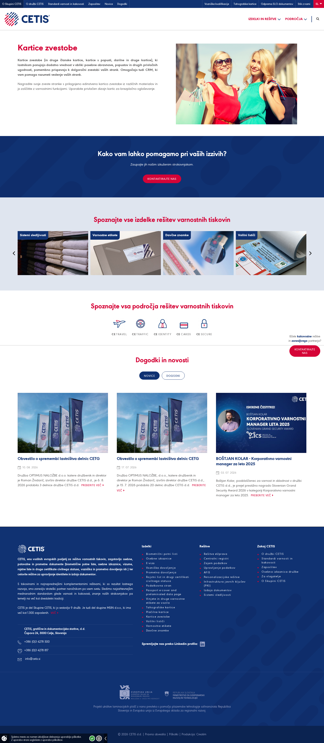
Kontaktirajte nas (162, 178)
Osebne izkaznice (159, 558)
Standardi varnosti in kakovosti (66, 4)
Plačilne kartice (157, 612)
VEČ (53, 612)
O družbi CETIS (35, 4)
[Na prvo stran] (27, 19)
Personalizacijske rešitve (222, 577)
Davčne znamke (157, 630)
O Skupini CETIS (11, 4)
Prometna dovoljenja (161, 572)
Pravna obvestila (155, 734)
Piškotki (173, 734)
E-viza (150, 563)
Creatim (201, 734)
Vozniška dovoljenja (161, 567)
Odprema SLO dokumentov (277, 4)
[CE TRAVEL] (120, 329)
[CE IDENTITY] (163, 329)
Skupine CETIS (43, 607)
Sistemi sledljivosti (217, 594)
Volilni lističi (155, 621)
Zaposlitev (94, 4)
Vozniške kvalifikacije (217, 4)
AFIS (207, 572)
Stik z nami (304, 4)
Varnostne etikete (158, 625)
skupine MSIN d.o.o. (108, 607)
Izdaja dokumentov (218, 590)
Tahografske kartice (245, 4)
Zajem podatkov (215, 563)
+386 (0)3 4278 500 (37, 641)
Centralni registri (216, 558)
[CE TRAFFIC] (141, 329)
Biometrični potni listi (162, 553)
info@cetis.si (32, 658)
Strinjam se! (92, 738)
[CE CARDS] (184, 329)
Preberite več (91, 485)
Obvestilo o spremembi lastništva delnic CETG (59, 459)
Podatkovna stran (159, 585)
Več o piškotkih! (99, 738)
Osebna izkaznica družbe (280, 571)
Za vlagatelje (271, 576)
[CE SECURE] (204, 329)
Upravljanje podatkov (220, 567)
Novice (109, 4)
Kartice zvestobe (158, 616)
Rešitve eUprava (215, 553)
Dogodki (122, 4)
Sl (317, 4)
